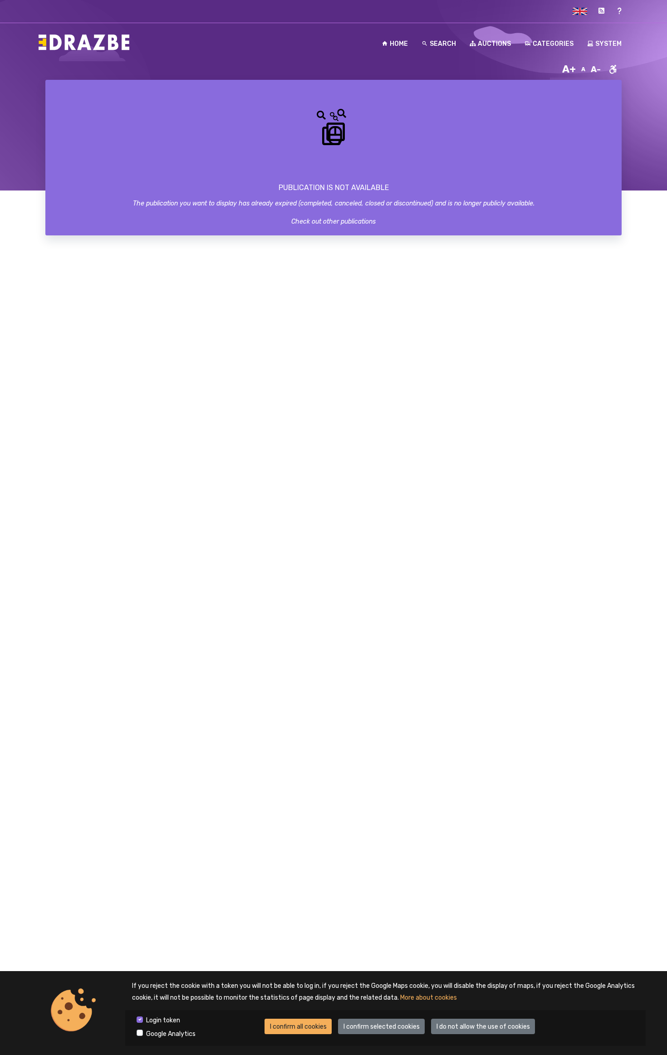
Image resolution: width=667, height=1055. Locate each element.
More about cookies (428, 997)
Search (443, 44)
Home (399, 44)
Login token (163, 1020)
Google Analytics (171, 1034)
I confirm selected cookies (381, 1027)
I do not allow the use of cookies (483, 1027)
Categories (553, 44)
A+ (569, 69)
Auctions (494, 44)
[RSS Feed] (601, 11)
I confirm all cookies (298, 1027)
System (608, 44)
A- (596, 69)
